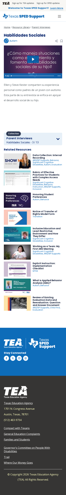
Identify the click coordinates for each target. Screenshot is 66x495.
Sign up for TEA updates (23, 3)
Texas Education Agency (18, 403)
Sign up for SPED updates (48, 3)
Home (7, 27)
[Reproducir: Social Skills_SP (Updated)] (33, 59)
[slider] (32, 75)
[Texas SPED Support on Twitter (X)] (12, 358)
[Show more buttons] (59, 75)
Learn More (56, 8)
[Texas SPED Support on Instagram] (19, 358)
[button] (56, 41)
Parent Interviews (41, 27)
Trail (6, 457)
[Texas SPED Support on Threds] (25, 358)
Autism (13, 40)
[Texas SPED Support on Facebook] (6, 358)
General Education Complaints (22, 434)
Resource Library (21, 27)
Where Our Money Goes (18, 462)
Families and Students (17, 439)
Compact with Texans (17, 428)
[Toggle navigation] (59, 16)
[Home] (23, 16)
